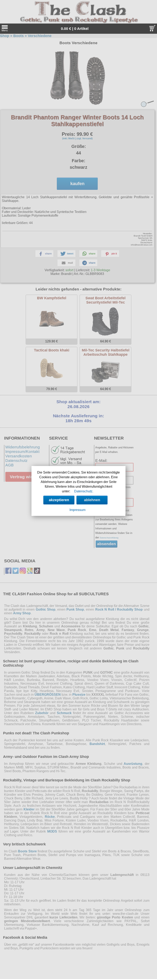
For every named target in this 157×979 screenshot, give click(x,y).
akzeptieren (59, 500)
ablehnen (92, 500)
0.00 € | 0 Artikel (75, 29)
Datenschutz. (83, 491)
